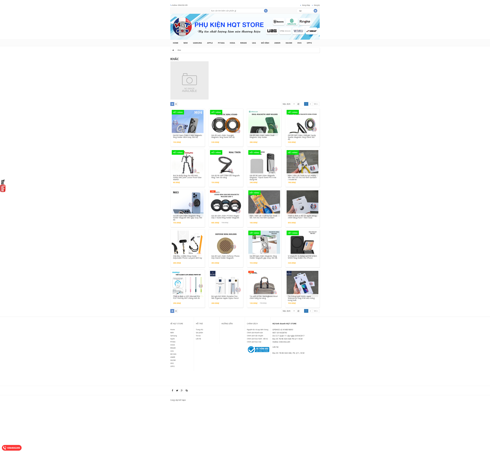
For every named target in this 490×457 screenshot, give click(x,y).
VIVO (299, 43)
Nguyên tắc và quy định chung (257, 329)
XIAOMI (289, 43)
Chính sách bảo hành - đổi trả (257, 339)
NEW (185, 43)
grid (172, 104)
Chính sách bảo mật (254, 342)
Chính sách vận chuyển (255, 336)
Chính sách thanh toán (255, 333)
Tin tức (198, 336)
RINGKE (243, 43)
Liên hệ (198, 339)
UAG (254, 43)
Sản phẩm (199, 333)
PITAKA (221, 43)
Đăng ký (317, 5)
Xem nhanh (187, 120)
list (176, 104)
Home (175, 43)
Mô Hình (265, 43)
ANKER (277, 43)
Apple (210, 43)
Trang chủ (199, 329)
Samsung (197, 43)
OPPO (309, 43)
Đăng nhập (306, 5)
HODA (232, 43)
